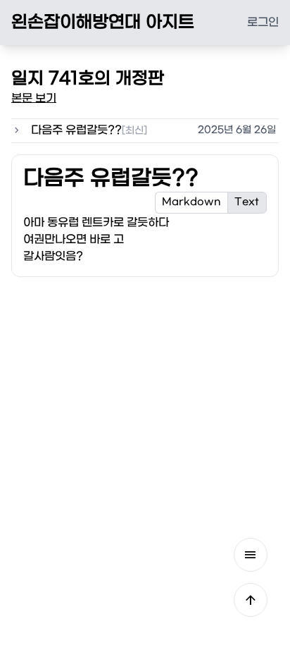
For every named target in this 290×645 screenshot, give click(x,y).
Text (246, 202)
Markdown (191, 202)
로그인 (263, 22)
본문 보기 (33, 98)
